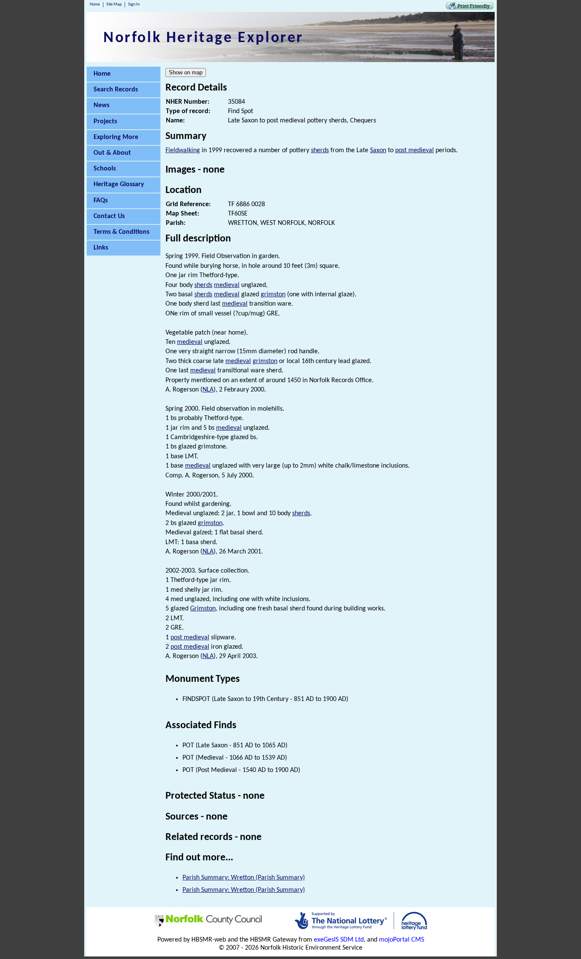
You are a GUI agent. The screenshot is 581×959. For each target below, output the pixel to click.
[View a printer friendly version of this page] (469, 7)
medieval (226, 285)
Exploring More (116, 137)
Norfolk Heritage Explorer (203, 38)
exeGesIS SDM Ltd (339, 939)
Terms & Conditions (121, 232)
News (101, 105)
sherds (320, 150)
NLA (208, 389)
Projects (105, 121)
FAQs (101, 200)
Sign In (134, 4)
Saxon (378, 150)
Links (101, 247)
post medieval (414, 150)
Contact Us (109, 216)
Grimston (203, 608)
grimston (273, 294)
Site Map (114, 4)
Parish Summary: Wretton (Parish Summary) (243, 877)
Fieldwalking (182, 150)
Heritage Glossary (119, 184)
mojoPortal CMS (401, 939)
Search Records (116, 89)
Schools (105, 168)
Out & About (112, 153)
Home (95, 4)
